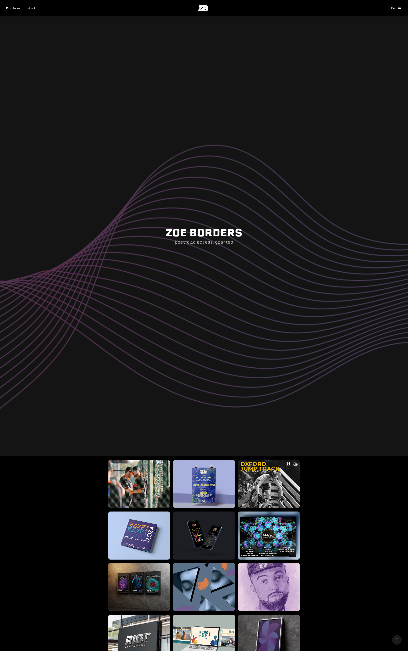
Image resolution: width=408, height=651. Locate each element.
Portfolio (13, 8)
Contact (29, 8)
